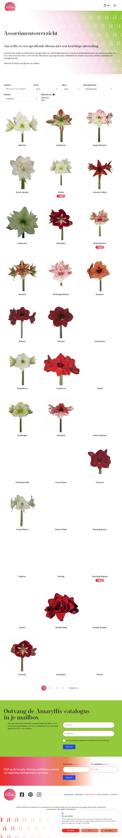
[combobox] (106, 5)
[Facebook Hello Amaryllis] (22, 794)
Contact (114, 794)
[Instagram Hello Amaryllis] (39, 794)
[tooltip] (54, 95)
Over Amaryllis (103, 794)
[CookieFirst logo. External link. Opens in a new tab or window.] (63, 813)
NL (108, 5)
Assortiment (90, 794)
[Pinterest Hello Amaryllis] (30, 794)
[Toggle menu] (114, 5)
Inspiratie (79, 794)
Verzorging (68, 794)
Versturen (69, 747)
